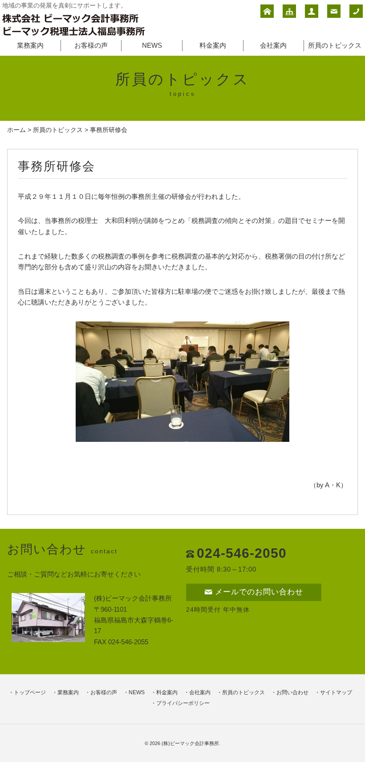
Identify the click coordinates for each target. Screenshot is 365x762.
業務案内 (30, 45)
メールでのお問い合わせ (259, 592)
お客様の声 (91, 45)
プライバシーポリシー (183, 703)
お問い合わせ (292, 692)
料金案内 (212, 45)
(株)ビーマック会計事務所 (190, 743)
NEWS (152, 45)
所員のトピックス (334, 45)
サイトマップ (336, 692)
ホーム (16, 130)
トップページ (30, 692)
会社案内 (273, 45)
